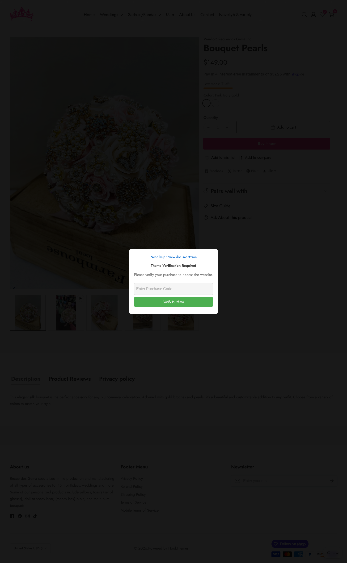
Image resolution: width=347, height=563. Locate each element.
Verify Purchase (173, 302)
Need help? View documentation (174, 256)
